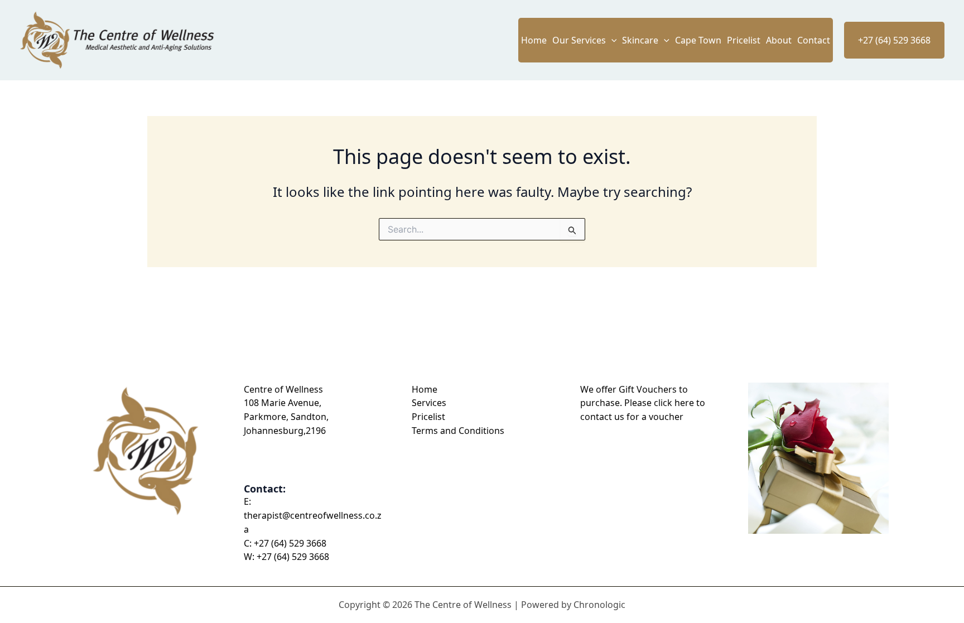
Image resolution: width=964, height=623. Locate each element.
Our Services (579, 40)
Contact (813, 40)
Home (534, 40)
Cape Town (698, 40)
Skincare (640, 40)
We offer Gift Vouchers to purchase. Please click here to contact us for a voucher (642, 403)
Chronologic (599, 604)
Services (429, 403)
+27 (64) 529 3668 (290, 543)
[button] (611, 40)
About (779, 40)
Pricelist (743, 40)
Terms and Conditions (458, 430)
